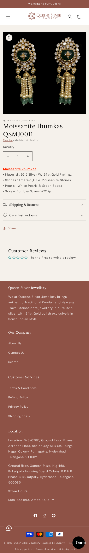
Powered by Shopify (53, 542)
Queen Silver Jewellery (27, 542)
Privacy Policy (18, 406)
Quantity (8, 147)
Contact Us (16, 352)
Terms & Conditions (22, 388)
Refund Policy (18, 397)
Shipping (8, 140)
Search (13, 362)
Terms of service (45, 549)
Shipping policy (68, 549)
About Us (15, 343)
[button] (8, 16)
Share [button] (12, 228)
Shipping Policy (19, 416)
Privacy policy (23, 549)
